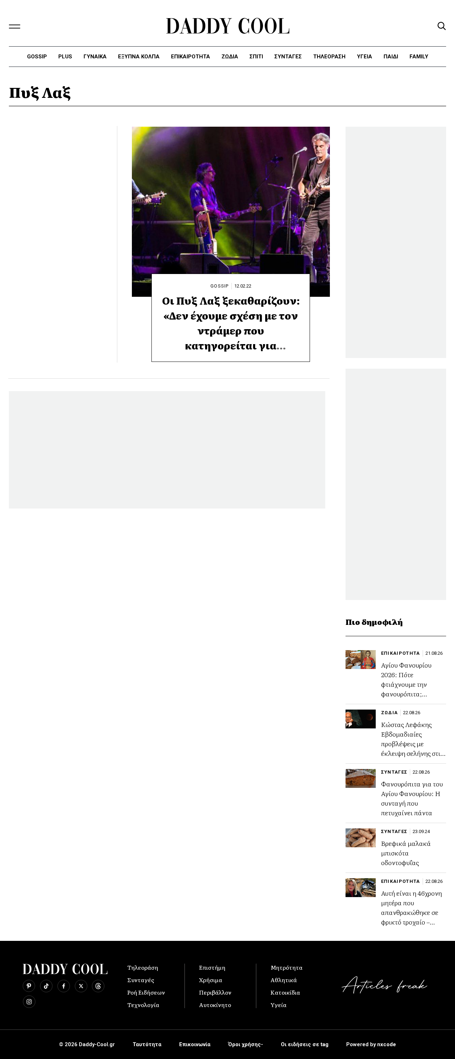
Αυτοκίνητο (215, 1004)
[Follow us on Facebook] (63, 986)
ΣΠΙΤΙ (256, 56)
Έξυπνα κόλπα (139, 56)
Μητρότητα (287, 967)
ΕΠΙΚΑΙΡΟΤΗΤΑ (190, 56)
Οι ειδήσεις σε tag (304, 1044)
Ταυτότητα (147, 1044)
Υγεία (364, 56)
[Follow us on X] (81, 986)
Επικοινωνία (194, 1044)
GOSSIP (219, 286)
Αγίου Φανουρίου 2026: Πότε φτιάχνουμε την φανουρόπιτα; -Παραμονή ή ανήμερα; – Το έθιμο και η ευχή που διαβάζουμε (410, 698)
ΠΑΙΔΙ (391, 56)
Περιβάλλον (215, 992)
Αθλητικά (284, 979)
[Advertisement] (167, 450)
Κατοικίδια (285, 992)
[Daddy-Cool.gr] (227, 26)
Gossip (37, 56)
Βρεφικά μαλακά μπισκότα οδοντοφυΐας (406, 852)
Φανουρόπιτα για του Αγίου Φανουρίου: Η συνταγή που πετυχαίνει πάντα (412, 798)
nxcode (386, 1044)
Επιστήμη (212, 967)
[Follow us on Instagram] (29, 1001)
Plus (65, 56)
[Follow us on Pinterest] (29, 986)
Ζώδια (229, 56)
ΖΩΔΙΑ (389, 712)
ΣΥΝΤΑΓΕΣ (288, 56)
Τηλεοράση (142, 967)
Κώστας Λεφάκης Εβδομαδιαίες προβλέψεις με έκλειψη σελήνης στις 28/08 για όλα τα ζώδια (412, 748)
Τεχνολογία (143, 1004)
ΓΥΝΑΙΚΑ (95, 56)
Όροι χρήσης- (245, 1044)
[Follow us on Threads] (98, 986)
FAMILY (419, 56)
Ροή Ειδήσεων (146, 992)
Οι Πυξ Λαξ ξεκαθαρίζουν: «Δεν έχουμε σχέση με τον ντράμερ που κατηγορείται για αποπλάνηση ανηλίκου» (231, 330)
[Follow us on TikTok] (46, 986)
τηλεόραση (329, 56)
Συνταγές (140, 979)
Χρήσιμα (210, 979)
